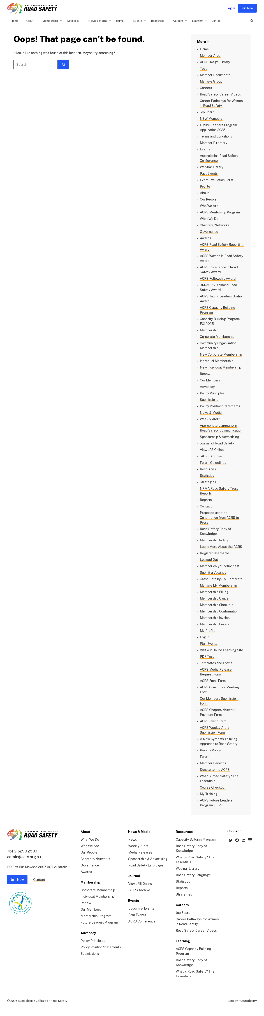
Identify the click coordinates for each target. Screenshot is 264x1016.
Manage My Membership (218, 585)
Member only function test (219, 566)
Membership (50, 20)
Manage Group (211, 81)
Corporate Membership (217, 337)
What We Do (209, 219)
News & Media (97, 20)
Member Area (210, 55)
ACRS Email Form (213, 681)
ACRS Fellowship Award (218, 278)
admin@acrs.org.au (24, 856)
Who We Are (209, 206)
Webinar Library (211, 167)
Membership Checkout (216, 605)
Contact (216, 20)
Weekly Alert (210, 419)
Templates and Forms (216, 663)
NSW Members (211, 118)
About (29, 20)
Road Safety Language (145, 865)
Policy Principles (212, 393)
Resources (157, 20)
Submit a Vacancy (213, 572)
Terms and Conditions (216, 136)
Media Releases (140, 852)
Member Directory (213, 143)
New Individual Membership (220, 367)
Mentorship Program (96, 916)
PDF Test (207, 656)
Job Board (207, 112)
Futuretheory (248, 1001)
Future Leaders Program (99, 922)
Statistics (207, 475)
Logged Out (209, 559)
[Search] (63, 64)
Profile (205, 186)
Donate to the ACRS (215, 770)
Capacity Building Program (196, 839)
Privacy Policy (210, 750)
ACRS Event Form (213, 721)
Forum (204, 757)
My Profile (208, 631)
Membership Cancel (215, 598)
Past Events (209, 173)
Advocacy (73, 20)
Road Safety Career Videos (220, 94)
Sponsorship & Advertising (219, 437)
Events (137, 20)
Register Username (214, 553)
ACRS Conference (142, 921)
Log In (231, 8)
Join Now (247, 8)
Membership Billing (214, 592)
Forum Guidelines (213, 463)
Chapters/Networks (214, 225)
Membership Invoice (215, 618)
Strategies (208, 482)
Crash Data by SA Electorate (221, 579)
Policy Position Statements (220, 406)
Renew (205, 374)
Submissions (209, 400)
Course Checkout (213, 787)
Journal (120, 20)
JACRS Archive (211, 456)
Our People (208, 199)
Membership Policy (214, 540)
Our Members (210, 380)
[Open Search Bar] (252, 21)
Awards (205, 238)
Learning (197, 20)
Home (14, 20)
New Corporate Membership (221, 354)
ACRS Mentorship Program (220, 212)
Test (203, 68)
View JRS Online (212, 450)
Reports (206, 500)
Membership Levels (214, 624)
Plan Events (208, 644)
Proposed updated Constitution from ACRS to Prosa (219, 517)
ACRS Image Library (215, 62)
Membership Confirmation (219, 611)
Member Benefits (213, 763)
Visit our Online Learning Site (221, 650)
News (132, 839)
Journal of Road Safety (217, 443)
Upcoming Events (141, 908)
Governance (209, 232)
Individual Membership (216, 361)
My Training (208, 794)
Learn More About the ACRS (221, 547)
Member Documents (215, 75)
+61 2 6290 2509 (22, 851)
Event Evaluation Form (216, 180)
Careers (178, 20)
